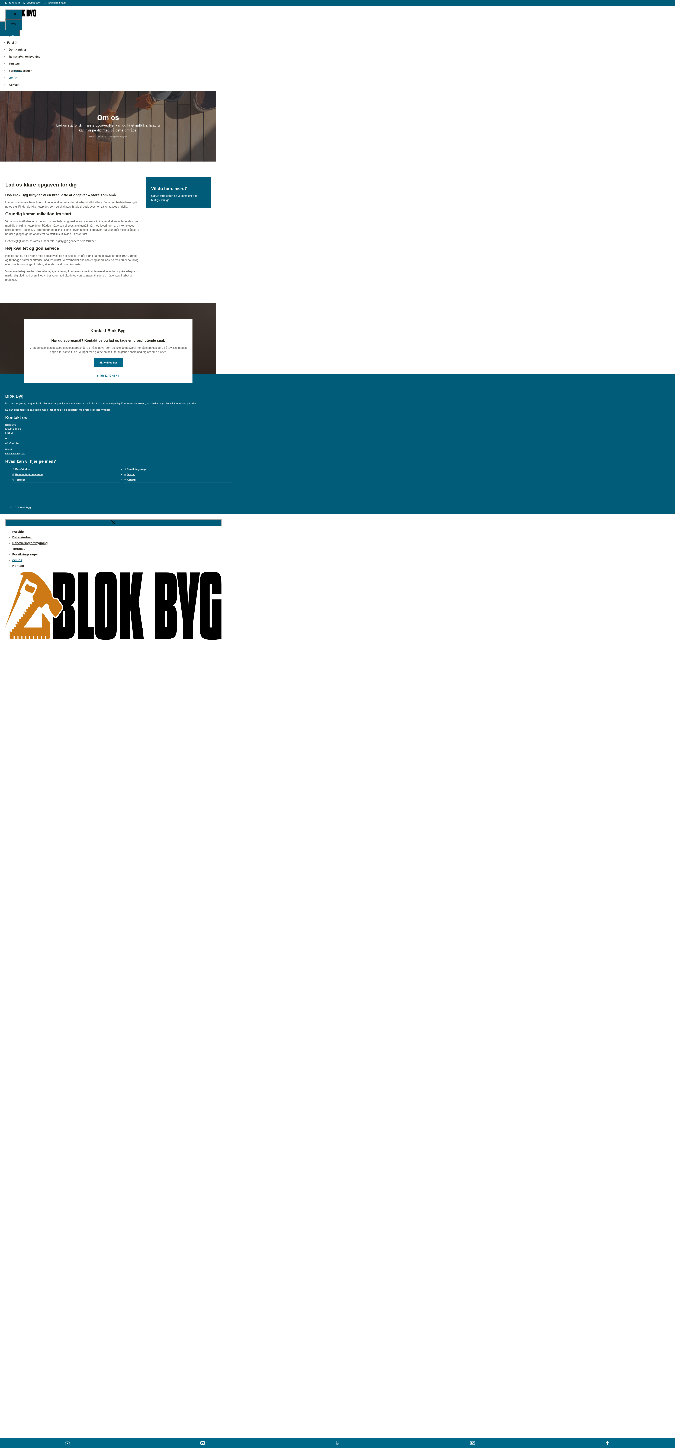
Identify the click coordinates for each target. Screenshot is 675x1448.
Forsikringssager (25, 64)
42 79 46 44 (14, 3)
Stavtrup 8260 (33, 3)
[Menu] (13, 14)
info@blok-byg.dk (56, 3)
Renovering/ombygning (30, 50)
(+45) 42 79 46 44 (108, 375)
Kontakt (19, 78)
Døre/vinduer (22, 43)
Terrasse (20, 57)
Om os (18, 71)
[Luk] (113, 522)
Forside (17, 36)
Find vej (9, 432)
